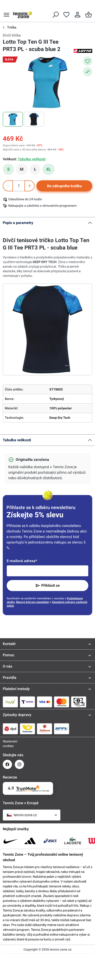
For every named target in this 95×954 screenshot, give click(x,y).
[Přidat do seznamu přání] (87, 61)
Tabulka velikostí (17, 440)
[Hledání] (55, 14)
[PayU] (10, 701)
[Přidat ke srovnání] (87, 71)
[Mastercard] (61, 701)
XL (48, 169)
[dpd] (10, 728)
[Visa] (44, 701)
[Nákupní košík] (88, 14)
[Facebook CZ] (7, 764)
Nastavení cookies (7, 743)
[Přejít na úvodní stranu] (22, 14)
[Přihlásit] (77, 14)
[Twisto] (27, 701)
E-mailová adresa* (22, 561)
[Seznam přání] (66, 14)
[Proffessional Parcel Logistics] (61, 728)
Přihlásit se (50, 585)
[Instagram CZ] (19, 764)
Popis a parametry (18, 223)
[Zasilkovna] (44, 728)
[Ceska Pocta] (27, 728)
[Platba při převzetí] (78, 701)
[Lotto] (83, 50)
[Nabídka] (6, 14)
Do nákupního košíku (64, 186)
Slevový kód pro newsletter (32, 602)
